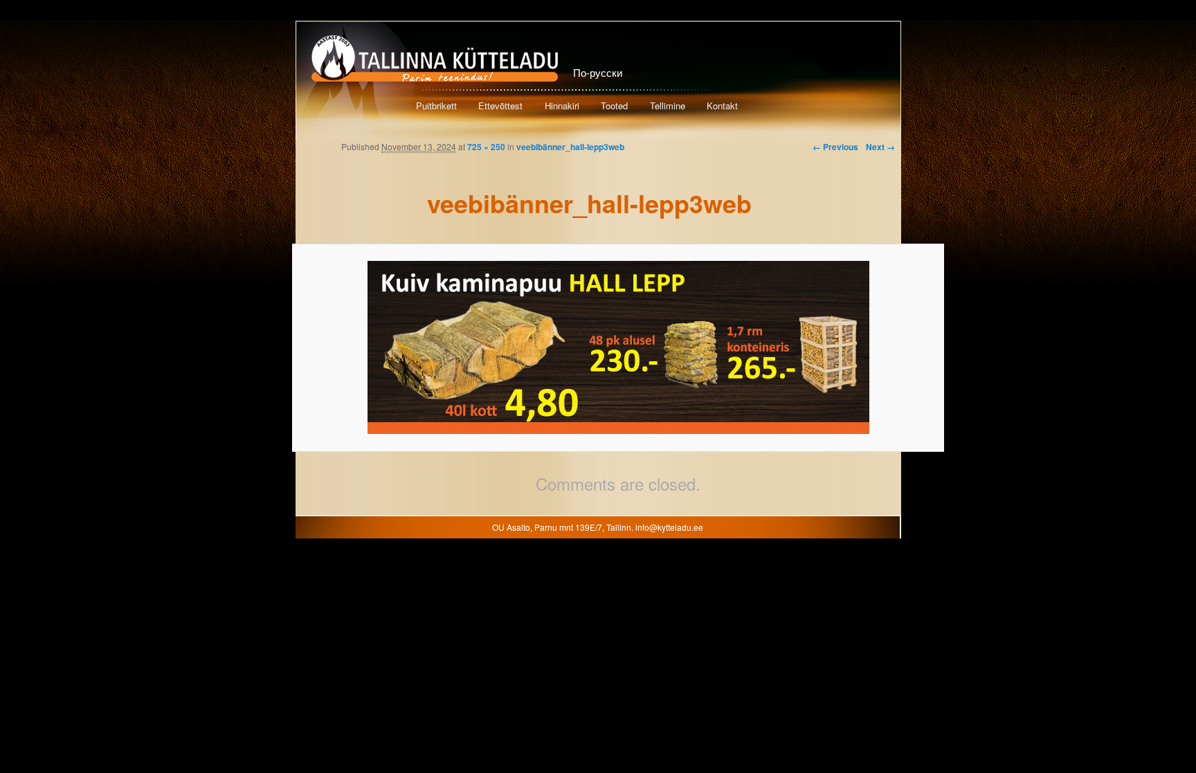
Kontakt (722, 105)
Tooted (614, 105)
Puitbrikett (436, 105)
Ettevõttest (500, 105)
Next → (880, 146)
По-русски (597, 72)
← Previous (835, 146)
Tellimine (667, 105)
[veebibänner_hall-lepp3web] (618, 347)
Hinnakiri (562, 105)
